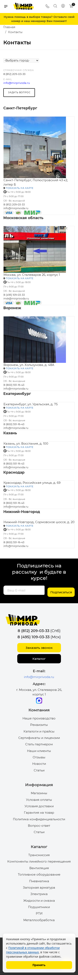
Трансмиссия (39, 855)
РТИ (39, 913)
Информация (39, 784)
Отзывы (39, 757)
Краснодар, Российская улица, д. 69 (32, 483)
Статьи (39, 770)
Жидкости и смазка (39, 901)
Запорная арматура (39, 887)
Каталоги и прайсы (39, 731)
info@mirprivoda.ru (16, 82)
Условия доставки (39, 806)
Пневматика (39, 881)
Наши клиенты (39, 751)
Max (39, 700)
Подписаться (61, 592)
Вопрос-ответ (39, 826)
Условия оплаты (39, 800)
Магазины (39, 793)
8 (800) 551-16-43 (14, 384)
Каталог (39, 659)
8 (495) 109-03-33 (14, 294)
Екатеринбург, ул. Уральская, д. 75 (31, 404)
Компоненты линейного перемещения (39, 861)
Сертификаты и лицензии (39, 738)
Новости (39, 764)
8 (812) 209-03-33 (14, 74)
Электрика (39, 894)
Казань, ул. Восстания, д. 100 (26, 443)
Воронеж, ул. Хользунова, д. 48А (29, 365)
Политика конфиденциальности (39, 819)
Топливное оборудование (39, 874)
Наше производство (39, 718)
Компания (39, 710)
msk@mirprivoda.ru (16, 298)
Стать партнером (39, 744)
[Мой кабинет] (63, 6)
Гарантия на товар (39, 813)
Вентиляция (39, 868)
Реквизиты (39, 725)
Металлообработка (39, 920)
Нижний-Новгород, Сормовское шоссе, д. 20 (39, 522)
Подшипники (39, 907)
